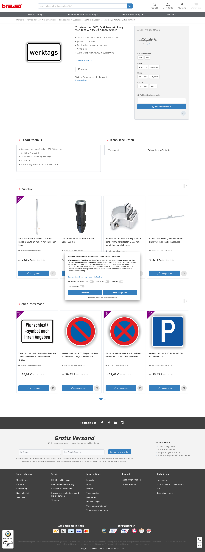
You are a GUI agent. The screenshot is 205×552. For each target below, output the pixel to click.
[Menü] (12, 531)
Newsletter (91, 497)
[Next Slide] (186, 186)
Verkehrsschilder (49, 20)
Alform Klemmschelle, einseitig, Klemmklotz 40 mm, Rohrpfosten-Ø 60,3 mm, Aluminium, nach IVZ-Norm (123, 241)
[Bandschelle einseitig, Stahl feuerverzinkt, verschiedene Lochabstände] (168, 216)
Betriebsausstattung (131, 14)
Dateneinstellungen (165, 493)
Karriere (20, 484)
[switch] (8, 545)
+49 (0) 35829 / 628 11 (131, 480)
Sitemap (55, 500)
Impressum (162, 480)
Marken (170, 14)
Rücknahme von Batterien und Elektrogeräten (65, 494)
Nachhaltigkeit (22, 493)
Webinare (20, 497)
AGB (158, 488)
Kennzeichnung (35, 14)
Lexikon (89, 484)
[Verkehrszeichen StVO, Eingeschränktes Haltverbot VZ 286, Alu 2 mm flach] (81, 331)
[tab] (101, 399)
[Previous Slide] (181, 186)
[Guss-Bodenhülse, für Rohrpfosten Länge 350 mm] (81, 216)
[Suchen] (130, 5)
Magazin (90, 480)
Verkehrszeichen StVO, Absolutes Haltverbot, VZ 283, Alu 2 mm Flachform (123, 355)
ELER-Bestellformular (60, 480)
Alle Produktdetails (83, 60)
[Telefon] (199, 539)
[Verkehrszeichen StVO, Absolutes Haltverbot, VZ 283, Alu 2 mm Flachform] (124, 331)
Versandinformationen (96, 506)
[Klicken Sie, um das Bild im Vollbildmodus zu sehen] (43, 53)
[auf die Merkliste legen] (183, 113)
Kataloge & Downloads (61, 488)
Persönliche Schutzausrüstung (82, 14)
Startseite (20, 20)
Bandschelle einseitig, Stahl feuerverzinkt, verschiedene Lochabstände (166, 240)
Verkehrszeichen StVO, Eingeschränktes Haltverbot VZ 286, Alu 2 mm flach (80, 355)
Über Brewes (22, 480)
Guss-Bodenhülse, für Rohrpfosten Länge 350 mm (78, 240)
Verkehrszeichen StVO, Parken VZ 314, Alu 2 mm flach (166, 355)
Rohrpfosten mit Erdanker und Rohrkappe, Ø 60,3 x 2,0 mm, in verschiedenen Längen (37, 241)
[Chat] (199, 545)
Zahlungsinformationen (97, 510)
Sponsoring (21, 488)
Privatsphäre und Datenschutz (170, 484)
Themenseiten (92, 493)
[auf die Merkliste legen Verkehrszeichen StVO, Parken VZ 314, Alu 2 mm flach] (184, 388)
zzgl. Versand (150, 44)
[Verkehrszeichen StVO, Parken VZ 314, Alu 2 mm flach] (168, 331)
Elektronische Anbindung (62, 484)
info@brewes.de (128, 484)
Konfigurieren (35, 273)
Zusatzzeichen (64, 20)
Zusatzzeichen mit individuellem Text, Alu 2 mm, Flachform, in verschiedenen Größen (37, 356)
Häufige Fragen (93, 501)
